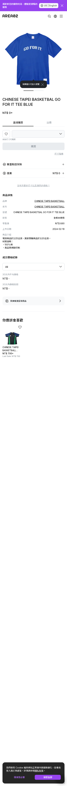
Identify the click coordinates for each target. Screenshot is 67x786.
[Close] (42, 84)
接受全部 (47, 777)
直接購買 (18, 122)
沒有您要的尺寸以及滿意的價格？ (33, 185)
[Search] (49, 16)
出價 (49, 122)
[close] (62, 5)
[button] (55, 16)
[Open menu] (61, 16)
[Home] (10, 16)
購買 (33, 146)
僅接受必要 (19, 777)
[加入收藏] (6, 134)
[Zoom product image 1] (33, 54)
